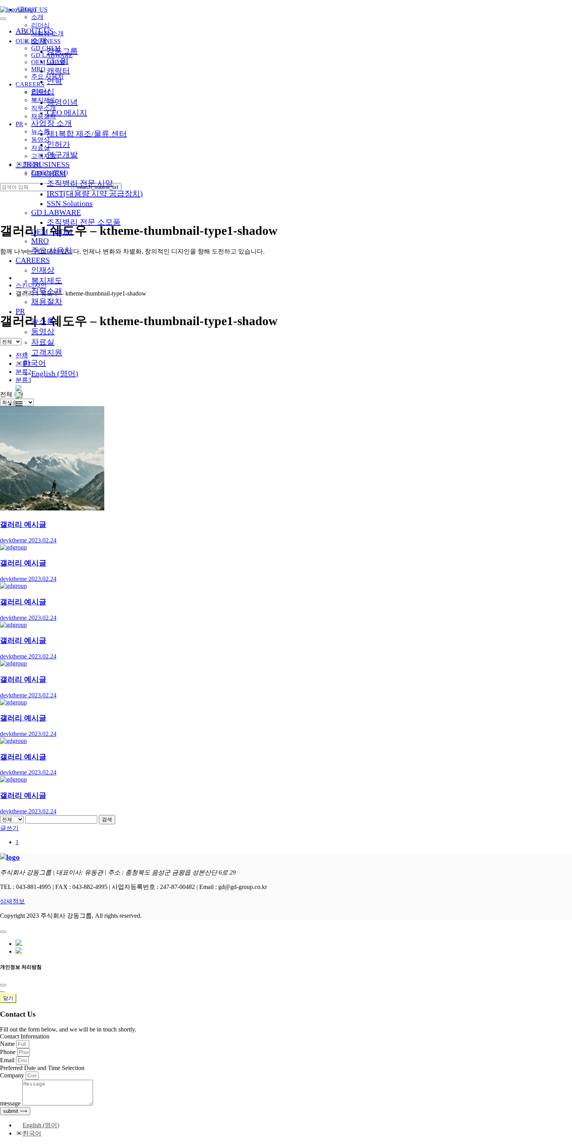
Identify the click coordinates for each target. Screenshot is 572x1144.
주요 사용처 (51, 250)
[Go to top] (3, 932)
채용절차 (46, 301)
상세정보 (12, 901)
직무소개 (46, 291)
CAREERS (33, 260)
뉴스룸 (42, 321)
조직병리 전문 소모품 (84, 222)
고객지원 (46, 352)
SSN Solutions (70, 203)
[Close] (3, 985)
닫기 (8, 998)
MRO (40, 240)
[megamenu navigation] (19, 404)
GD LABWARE (56, 212)
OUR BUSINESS (38, 41)
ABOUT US (31, 9)
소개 (37, 17)
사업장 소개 (47, 33)
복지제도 (46, 280)
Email (8, 1060)
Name (8, 1043)
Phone (8, 1052)
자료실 (42, 342)
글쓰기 (9, 828)
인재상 (42, 270)
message (11, 1103)
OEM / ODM (51, 231)
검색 (107, 819)
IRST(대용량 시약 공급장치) (95, 193)
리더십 (40, 25)
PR (20, 311)
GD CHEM (45, 48)
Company (13, 1075)
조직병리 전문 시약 (80, 183)
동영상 (42, 331)
